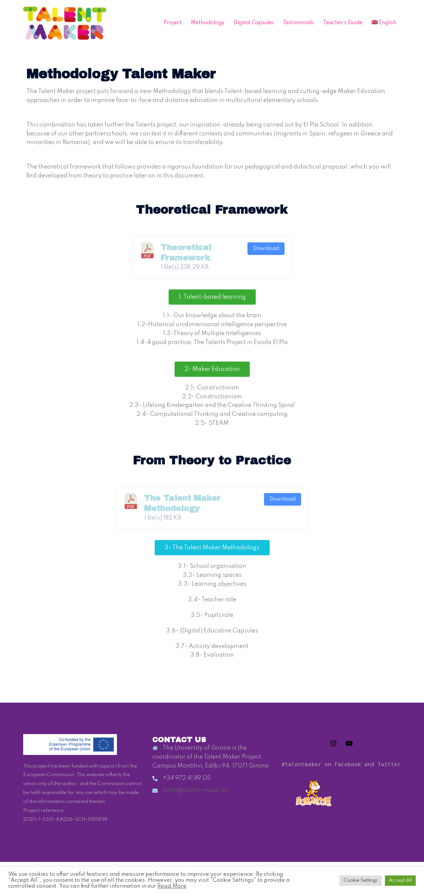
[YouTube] (349, 746)
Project (173, 22)
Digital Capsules (254, 22)
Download (266, 248)
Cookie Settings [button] (361, 880)
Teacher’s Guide (342, 22)
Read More (171, 886)
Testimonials (298, 22)
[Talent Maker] (64, 23)
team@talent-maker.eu (196, 790)
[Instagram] (333, 746)
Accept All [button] (400, 880)
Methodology (208, 22)
